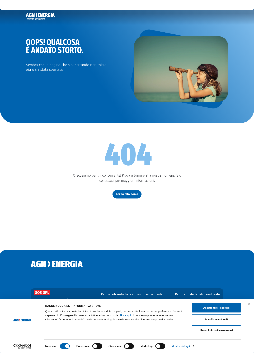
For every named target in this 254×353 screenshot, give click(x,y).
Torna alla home (127, 194)
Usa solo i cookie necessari (216, 330)
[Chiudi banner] (248, 304)
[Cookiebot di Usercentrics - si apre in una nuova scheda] (22, 346)
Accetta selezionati (216, 319)
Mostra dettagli (181, 346)
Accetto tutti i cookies (216, 307)
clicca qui (125, 315)
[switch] (97, 346)
